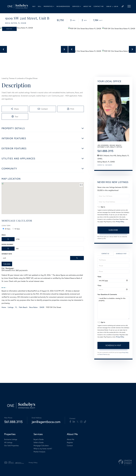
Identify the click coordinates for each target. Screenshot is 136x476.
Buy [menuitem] (34, 6)
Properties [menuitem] (48, 6)
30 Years (7, 229)
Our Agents (108, 165)
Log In (116, 6)
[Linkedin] (74, 421)
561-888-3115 (105, 151)
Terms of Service (103, 354)
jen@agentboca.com (46, 422)
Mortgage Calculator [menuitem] (41, 445)
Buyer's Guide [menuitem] (39, 439)
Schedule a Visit (121, 253)
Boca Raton (33, 307)
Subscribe (113, 230)
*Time (99, 285)
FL (16, 307)
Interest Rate (7, 254)
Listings (10, 307)
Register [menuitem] (70, 442)
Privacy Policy (120, 221)
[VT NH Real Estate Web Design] (125, 462)
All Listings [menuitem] (8, 442)
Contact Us (100, 165)
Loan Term (6, 225)
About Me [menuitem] (87, 6)
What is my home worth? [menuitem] (43, 449)
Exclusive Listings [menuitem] (10, 439)
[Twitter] (77, 421)
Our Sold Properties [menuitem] (11, 445)
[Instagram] (81, 421)
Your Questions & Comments (107, 294)
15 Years (17, 229)
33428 (42, 307)
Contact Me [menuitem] (99, 6)
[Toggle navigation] (129, 6)
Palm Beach (23, 307)
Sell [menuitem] (39, 6)
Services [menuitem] (75, 6)
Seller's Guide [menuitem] (39, 442)
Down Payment (7, 244)
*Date (99, 277)
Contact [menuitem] (70, 445)
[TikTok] (85, 421)
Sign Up (108, 6)
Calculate (6, 264)
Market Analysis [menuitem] (39, 452)
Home (4, 307)
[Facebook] (70, 421)
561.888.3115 (13, 422)
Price (4, 235)
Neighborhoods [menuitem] (63, 6)
